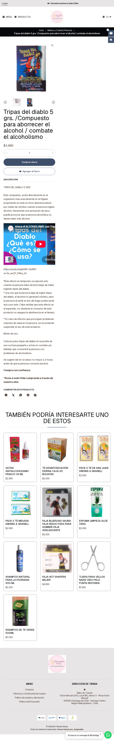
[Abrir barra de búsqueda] (111, 40)
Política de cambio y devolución (29, 697)
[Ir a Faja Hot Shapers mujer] (57, 558)
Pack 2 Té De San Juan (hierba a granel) (93, 469)
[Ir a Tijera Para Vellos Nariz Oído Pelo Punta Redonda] (94, 558)
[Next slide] (53, 102)
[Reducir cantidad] (6, 153)
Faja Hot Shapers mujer (54, 578)
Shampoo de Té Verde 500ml (19, 631)
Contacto (29, 689)
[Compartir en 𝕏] (13, 395)
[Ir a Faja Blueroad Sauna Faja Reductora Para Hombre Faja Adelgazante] (57, 502)
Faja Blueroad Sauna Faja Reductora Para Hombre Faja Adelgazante (56, 525)
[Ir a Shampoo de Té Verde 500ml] (20, 611)
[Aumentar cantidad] (52, 153)
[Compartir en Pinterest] (27, 395)
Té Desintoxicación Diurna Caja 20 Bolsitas (55, 471)
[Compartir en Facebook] (6, 395)
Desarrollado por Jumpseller (70, 729)
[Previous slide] (6, 102)
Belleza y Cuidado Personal (60, 30)
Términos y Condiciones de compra (29, 693)
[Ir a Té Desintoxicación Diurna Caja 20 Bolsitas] (57, 449)
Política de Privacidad (29, 701)
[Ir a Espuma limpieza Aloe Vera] (94, 502)
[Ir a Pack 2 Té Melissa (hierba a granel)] (20, 502)
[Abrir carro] (111, 33)
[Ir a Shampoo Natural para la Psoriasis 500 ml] (20, 558)
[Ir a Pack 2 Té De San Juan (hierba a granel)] (94, 449)
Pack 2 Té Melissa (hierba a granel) (17, 522)
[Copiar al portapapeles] (35, 395)
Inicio (41, 30)
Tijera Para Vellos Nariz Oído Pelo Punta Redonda (92, 580)
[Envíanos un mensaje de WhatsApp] (108, 735)
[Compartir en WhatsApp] (20, 395)
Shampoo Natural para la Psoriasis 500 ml (17, 580)
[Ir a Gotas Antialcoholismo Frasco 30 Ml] (20, 449)
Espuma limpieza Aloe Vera (93, 522)
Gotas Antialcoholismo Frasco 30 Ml (17, 471)
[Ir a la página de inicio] (57, 17)
